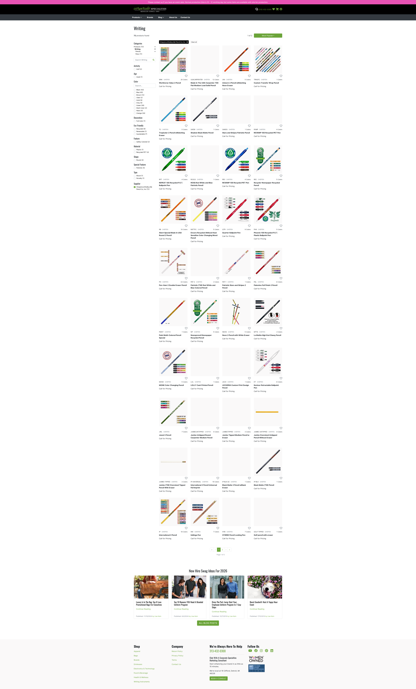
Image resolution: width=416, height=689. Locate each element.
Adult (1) (139, 77)
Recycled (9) (140, 129)
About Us (173, 17)
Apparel (137, 651)
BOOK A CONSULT (218, 678)
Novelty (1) (140, 178)
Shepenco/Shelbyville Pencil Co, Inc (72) (144, 188)
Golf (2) (139, 69)
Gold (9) (139, 100)
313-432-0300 (218, 651)
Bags (136, 656)
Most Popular (267, 35)
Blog (160, 17)
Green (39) (140, 105)
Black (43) (140, 90)
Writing (137, 49)
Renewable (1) (141, 131)
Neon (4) (139, 110)
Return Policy (177, 651)
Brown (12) (140, 95)
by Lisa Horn (156, 616)
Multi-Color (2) (141, 108)
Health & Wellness (141, 677)
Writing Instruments (142, 682)
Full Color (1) (140, 121)
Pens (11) (139, 54)
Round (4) (140, 160)
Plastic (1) (139, 150)
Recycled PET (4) (142, 152)
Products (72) (139, 47)
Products (136, 17)
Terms (174, 660)
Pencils (138, 51)
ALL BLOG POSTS (208, 623)
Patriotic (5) (140, 168)
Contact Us (185, 17)
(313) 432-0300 (264, 9)
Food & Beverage (141, 673)
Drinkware (138, 664)
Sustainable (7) (141, 134)
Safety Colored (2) (143, 142)
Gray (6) (139, 103)
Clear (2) (139, 97)
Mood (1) (139, 176)
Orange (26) (140, 113)
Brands (150, 17)
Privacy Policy (177, 656)
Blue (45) (139, 92)
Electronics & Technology (144, 669)
